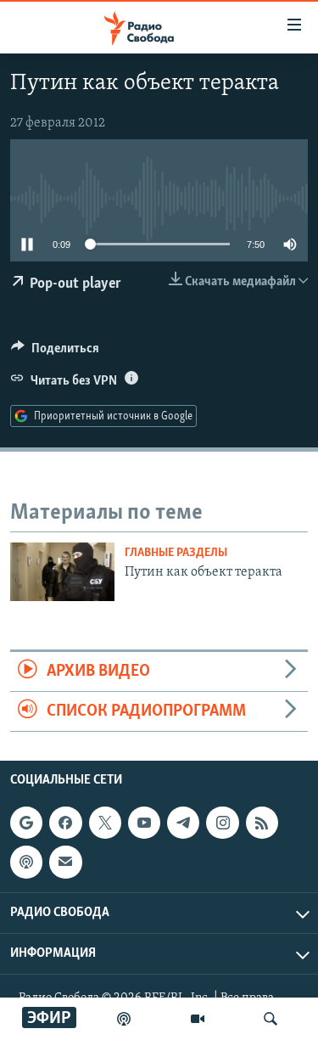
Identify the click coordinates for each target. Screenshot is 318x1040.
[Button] (55, 352)
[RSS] (262, 823)
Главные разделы (176, 553)
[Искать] (270, 1019)
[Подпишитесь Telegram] (183, 823)
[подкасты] (123, 1019)
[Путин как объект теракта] (62, 571)
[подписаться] (65, 862)
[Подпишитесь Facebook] (65, 823)
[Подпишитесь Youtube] (144, 823)
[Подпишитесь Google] (26, 823)
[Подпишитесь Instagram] (222, 823)
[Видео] (197, 1019)
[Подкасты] (26, 862)
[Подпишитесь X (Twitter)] (105, 823)
